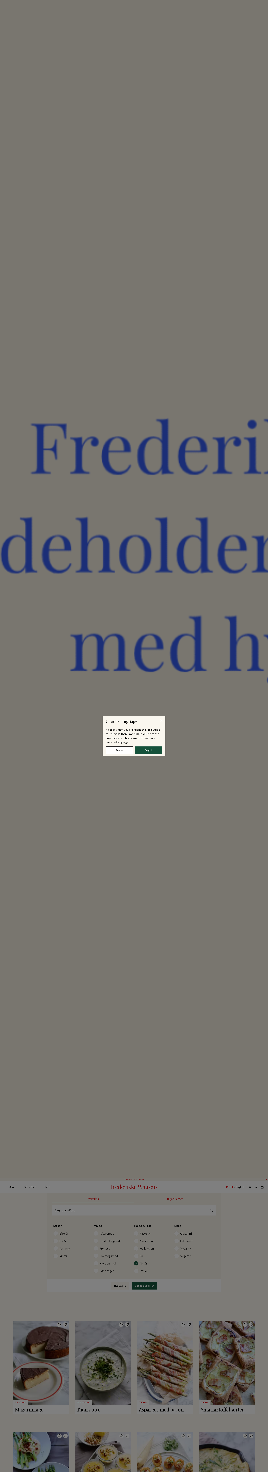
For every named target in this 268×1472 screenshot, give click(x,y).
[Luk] (161, 720)
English (148, 750)
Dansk (119, 750)
